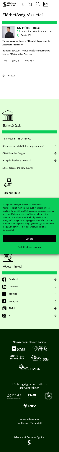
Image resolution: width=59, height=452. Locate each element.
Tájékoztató (36, 423)
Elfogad (29, 238)
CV (5, 61)
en (46, 4)
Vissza (11, 75)
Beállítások (22, 423)
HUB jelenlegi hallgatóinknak (17, 160)
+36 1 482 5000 (23, 138)
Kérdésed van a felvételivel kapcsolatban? (23, 146)
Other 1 (29, 61)
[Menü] (54, 4)
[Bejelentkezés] (22, 4)
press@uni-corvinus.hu (21, 167)
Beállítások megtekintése (29, 247)
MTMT (15, 61)
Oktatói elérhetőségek (13, 153)
